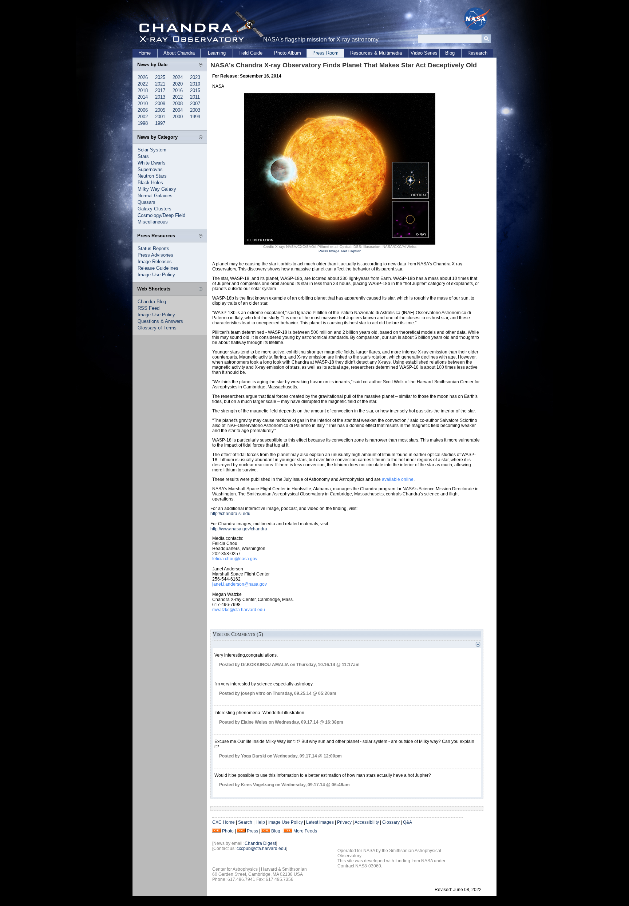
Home (144, 53)
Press (252, 831)
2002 (143, 116)
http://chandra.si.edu (230, 513)
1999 (195, 116)
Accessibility (367, 822)
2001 (160, 116)
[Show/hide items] (200, 65)
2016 (178, 90)
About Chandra (179, 53)
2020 (178, 84)
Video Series (424, 53)
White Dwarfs (152, 163)
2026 (143, 77)
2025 (160, 77)
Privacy (344, 822)
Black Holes (150, 182)
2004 (178, 110)
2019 (195, 84)
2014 (143, 97)
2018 (143, 90)
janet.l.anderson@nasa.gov (239, 584)
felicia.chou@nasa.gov (234, 558)
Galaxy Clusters (154, 208)
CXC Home (223, 822)
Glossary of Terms (157, 328)
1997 (160, 123)
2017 (160, 90)
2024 (178, 77)
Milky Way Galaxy (157, 189)
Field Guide (250, 53)
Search (245, 822)
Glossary (391, 822)
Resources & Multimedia (376, 53)
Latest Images (320, 822)
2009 (160, 103)
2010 (143, 103)
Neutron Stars (152, 176)
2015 (195, 90)
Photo (228, 831)
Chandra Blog (152, 301)
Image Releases (155, 261)
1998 (143, 123)
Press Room (325, 53)
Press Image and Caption (340, 251)
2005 (160, 110)
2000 (178, 116)
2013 (160, 97)
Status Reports (153, 248)
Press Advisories (155, 255)
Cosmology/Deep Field (161, 215)
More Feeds (305, 831)
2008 (178, 103)
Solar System (152, 150)
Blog (450, 53)
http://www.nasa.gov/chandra (238, 528)
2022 (143, 84)
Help (260, 822)
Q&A (407, 822)
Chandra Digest (260, 843)
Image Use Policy (156, 274)
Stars (143, 156)
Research (477, 53)
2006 (143, 110)
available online (398, 479)
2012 (178, 97)
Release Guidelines (158, 268)
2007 (195, 103)
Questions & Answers (160, 321)
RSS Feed (148, 308)
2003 (195, 110)
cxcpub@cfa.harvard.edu (261, 848)
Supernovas (150, 169)
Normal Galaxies (155, 195)
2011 (195, 97)
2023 (195, 77)
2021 (160, 84)
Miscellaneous (153, 222)
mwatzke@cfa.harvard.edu (238, 609)
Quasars (146, 202)
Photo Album (287, 53)
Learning (217, 53)
